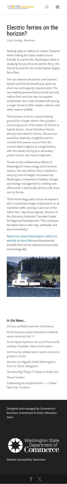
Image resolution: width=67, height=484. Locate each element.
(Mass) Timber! (16, 377)
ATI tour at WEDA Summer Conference (30, 326)
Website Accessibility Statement (26, 459)
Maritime (29, 40)
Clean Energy (15, 40)
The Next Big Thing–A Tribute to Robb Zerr (33, 372)
